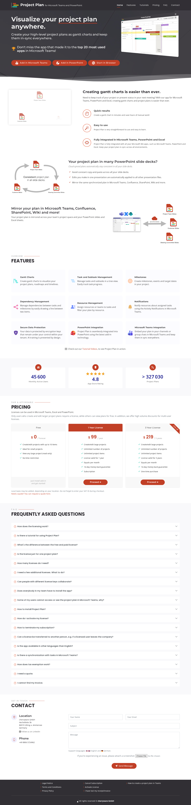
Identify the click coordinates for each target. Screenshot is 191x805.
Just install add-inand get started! (38, 482)
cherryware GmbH (106, 801)
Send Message (126, 765)
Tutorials (144, 5)
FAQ (165, 5)
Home (120, 5)
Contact (175, 5)
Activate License (92, 787)
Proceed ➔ (95, 482)
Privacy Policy (48, 791)
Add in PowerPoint (72, 63)
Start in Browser (106, 63)
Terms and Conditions (51, 787)
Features (131, 5)
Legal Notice (47, 783)
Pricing (156, 5)
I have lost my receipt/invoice (97, 791)
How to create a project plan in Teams (144, 783)
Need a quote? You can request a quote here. (31, 494)
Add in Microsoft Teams (33, 63)
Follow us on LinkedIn (30, 731)
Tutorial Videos (89, 348)
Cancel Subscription (93, 783)
